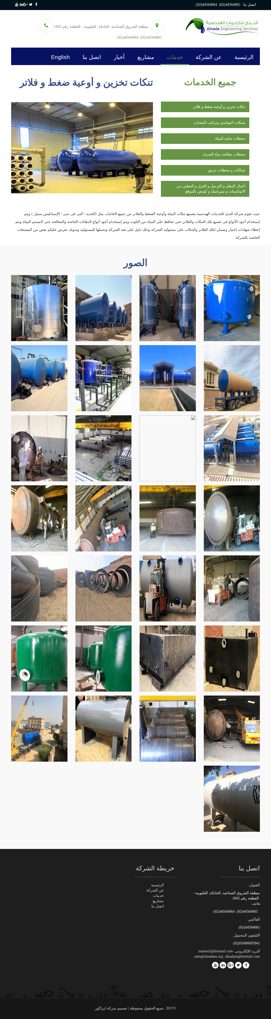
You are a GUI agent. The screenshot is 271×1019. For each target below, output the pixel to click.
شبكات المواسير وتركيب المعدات (219, 123)
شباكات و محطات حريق (226, 170)
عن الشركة (209, 57)
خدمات (175, 57)
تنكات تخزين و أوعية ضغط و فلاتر (219, 107)
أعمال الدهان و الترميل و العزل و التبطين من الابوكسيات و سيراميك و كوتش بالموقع (211, 188)
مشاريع (145, 57)
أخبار (119, 57)
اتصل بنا (92, 57)
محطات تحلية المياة (230, 138)
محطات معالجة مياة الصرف (223, 154)
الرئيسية (244, 57)
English (60, 57)
